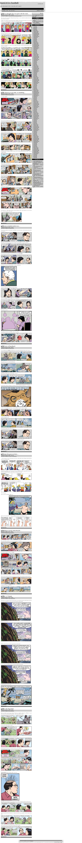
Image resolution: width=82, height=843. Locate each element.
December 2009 (36, 138)
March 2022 (35, 53)
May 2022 (35, 51)
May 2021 (35, 63)
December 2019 (36, 79)
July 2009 (35, 143)
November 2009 (36, 139)
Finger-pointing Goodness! (38, 164)
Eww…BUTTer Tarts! (37, 161)
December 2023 (36, 33)
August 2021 (35, 60)
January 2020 (35, 78)
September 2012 (36, 106)
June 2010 (35, 132)
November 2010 (36, 127)
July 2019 (35, 84)
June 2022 (35, 50)
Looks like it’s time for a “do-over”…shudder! (38, 22)
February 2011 (35, 124)
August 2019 (35, 83)
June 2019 (35, 85)
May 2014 (35, 87)
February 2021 (35, 66)
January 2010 (35, 137)
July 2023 (35, 38)
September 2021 (36, 59)
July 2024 (35, 26)
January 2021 (35, 67)
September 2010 (36, 129)
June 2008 (35, 155)
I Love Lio (35, 167)
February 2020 (35, 77)
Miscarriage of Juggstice (38, 171)
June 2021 (35, 62)
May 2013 (35, 98)
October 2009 (35, 140)
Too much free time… (37, 23)
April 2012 (35, 111)
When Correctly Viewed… (38, 186)
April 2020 (35, 75)
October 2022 (35, 46)
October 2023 (35, 35)
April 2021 (35, 64)
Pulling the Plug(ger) (36, 177)
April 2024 (35, 29)
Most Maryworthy (11, 94)
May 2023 (35, 40)
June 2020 (35, 73)
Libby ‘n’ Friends (7, 596)
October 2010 (35, 128)
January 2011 (35, 125)
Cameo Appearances (11, 598)
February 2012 (35, 113)
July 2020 (35, 72)
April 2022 (35, 52)
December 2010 (36, 126)
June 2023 (35, 39)
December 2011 (36, 115)
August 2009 (35, 142)
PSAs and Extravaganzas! (38, 175)
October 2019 (35, 81)
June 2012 (35, 109)
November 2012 (36, 104)
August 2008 (35, 153)
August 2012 (35, 107)
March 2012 (35, 112)
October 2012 (35, 105)
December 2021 (36, 56)
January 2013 (35, 102)
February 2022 (35, 54)
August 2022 (35, 48)
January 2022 (35, 55)
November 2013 (36, 93)
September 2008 (36, 152)
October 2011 (35, 117)
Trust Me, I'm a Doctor (37, 184)
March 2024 (35, 30)
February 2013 (35, 101)
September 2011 (36, 118)
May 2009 (35, 145)
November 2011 (36, 116)
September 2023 (36, 36)
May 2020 (35, 74)
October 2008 (35, 151)
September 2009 (36, 141)
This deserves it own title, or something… (14, 92)
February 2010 (35, 136)
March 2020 (35, 76)
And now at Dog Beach (8, 346)
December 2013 (36, 92)
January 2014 (35, 91)
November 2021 (36, 57)
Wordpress (31, 841)
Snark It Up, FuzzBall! (9, 2)
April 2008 (35, 157)
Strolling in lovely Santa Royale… (11, 530)
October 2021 (35, 58)
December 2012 (36, 103)
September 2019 (36, 82)
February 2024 (35, 31)
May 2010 (35, 133)
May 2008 (35, 156)
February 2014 (35, 90)
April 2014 (35, 88)
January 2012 (35, 114)
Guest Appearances (36, 166)
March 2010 (35, 135)
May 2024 (35, 28)
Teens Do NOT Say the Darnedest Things (38, 182)
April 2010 (35, 134)
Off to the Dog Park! (8, 709)
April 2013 (35, 99)
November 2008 (36, 150)
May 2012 (35, 110)
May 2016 (35, 86)
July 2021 (35, 61)
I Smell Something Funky (38, 168)
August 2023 (35, 37)
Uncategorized (35, 185)
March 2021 (35, 65)
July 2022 (35, 49)
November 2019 (36, 80)
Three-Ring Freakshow (37, 183)
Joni (61, 842)
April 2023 (35, 41)
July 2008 (35, 154)
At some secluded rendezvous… (11, 226)
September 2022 (36, 47)
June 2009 (35, 144)
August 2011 (35, 119)
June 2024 (35, 27)
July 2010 (35, 131)
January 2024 (35, 32)
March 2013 (35, 100)
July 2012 (35, 108)
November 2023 (36, 34)
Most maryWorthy (11, 532)
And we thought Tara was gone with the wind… (15, 13)
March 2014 (35, 89)
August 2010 (35, 130)
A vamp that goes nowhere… (10, 454)
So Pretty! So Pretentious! (12, 456)
